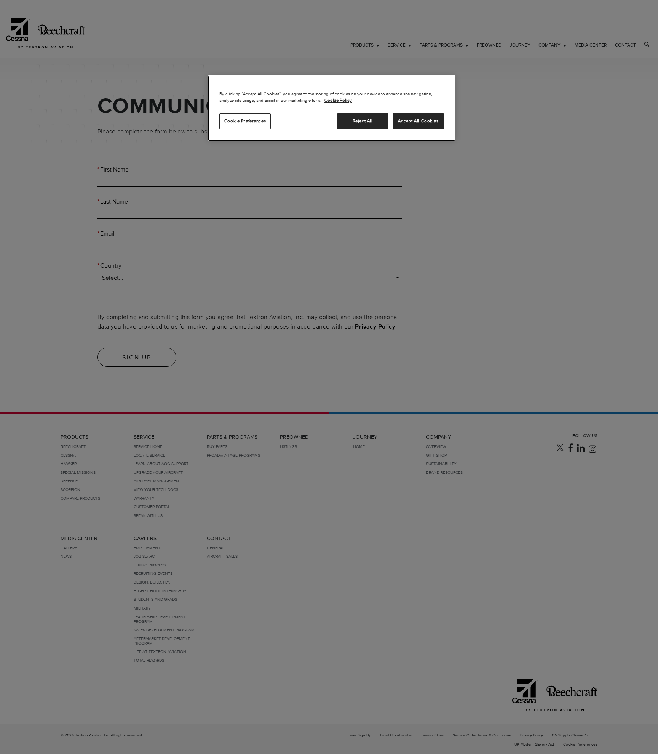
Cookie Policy (338, 100)
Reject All (363, 121)
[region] (331, 108)
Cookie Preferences (245, 121)
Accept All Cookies (418, 121)
